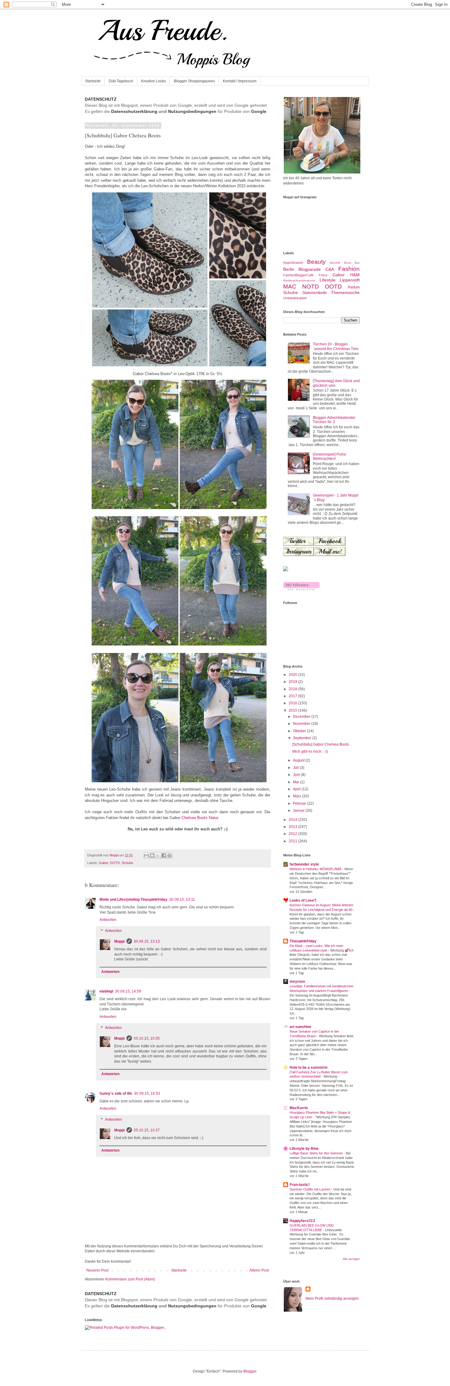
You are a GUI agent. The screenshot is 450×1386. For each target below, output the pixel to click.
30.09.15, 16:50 (147, 1093)
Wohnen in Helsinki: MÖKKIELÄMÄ (316, 869)
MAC (289, 286)
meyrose (297, 981)
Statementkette (314, 293)
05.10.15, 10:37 (147, 1130)
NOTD (310, 286)
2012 (293, 834)
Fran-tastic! (300, 1185)
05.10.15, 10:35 (147, 1038)
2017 (293, 696)
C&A (329, 269)
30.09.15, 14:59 (128, 991)
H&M (355, 274)
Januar (299, 810)
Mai (296, 782)
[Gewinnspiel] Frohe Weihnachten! (329, 456)
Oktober (300, 731)
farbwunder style (304, 864)
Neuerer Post (97, 1270)
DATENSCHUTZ (101, 99)
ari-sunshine (300, 1027)
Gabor (103, 863)
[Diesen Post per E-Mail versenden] (146, 855)
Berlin (288, 269)
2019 (293, 682)
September (302, 738)
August (299, 760)
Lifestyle (328, 280)
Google (258, 111)
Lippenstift (350, 280)
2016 (293, 703)
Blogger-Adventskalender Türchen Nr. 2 (334, 419)
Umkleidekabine (295, 298)
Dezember (302, 716)
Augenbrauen (293, 262)
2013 (293, 827)
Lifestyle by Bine (304, 1148)
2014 (293, 820)
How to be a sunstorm (309, 1067)
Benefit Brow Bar (345, 262)
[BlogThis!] (152, 855)
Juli (296, 768)
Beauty (316, 262)
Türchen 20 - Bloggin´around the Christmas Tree (335, 346)
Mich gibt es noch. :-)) (310, 751)
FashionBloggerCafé (298, 275)
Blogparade (309, 269)
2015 (293, 710)
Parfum (354, 287)
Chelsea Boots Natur (200, 817)
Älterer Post (259, 1270)
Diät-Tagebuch (121, 81)
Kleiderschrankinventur (299, 280)
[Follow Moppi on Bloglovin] (301, 589)
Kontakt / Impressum (240, 81)
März (297, 796)
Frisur (323, 275)
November (302, 723)
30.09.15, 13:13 (147, 941)
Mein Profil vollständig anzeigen (332, 1298)
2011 (293, 841)
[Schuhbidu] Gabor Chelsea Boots (320, 744)
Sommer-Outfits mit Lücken (310, 1189)
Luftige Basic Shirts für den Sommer (317, 1153)
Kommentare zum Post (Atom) (130, 1279)
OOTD (115, 863)
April (297, 789)
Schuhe (127, 863)
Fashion (349, 269)
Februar (300, 803)
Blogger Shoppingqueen (194, 81)
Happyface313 (302, 1221)
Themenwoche (345, 292)
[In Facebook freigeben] (164, 855)
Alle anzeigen (351, 1259)
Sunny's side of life (115, 1093)
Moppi (119, 941)
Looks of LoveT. (303, 900)
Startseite (93, 81)
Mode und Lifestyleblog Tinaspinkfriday (133, 899)
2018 (293, 689)
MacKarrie (299, 1108)
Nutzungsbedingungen (192, 111)
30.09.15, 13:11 (182, 899)
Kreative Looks (153, 81)
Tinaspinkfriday (303, 941)
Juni (297, 775)
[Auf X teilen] (158, 855)
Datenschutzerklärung (134, 111)
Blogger (249, 1371)
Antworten (107, 920)
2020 (293, 675)
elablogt (106, 991)
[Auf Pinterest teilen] (170, 855)
